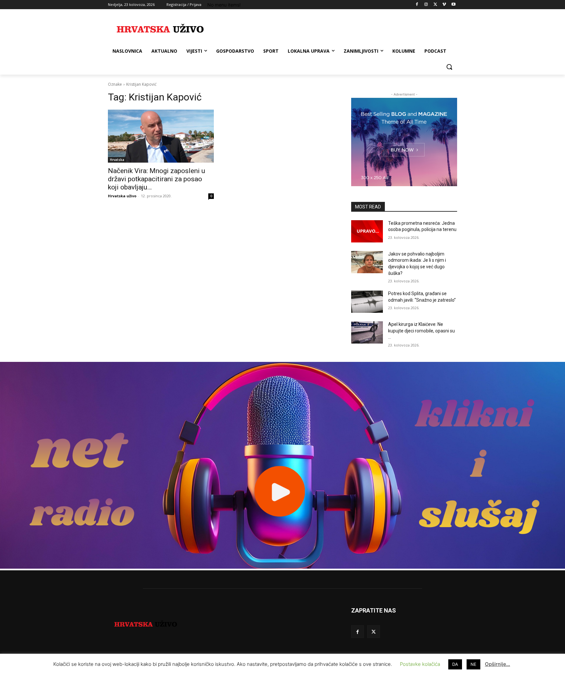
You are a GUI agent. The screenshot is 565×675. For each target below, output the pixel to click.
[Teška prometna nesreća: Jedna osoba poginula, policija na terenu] (367, 231)
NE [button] (473, 664)
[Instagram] (426, 5)
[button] (449, 67)
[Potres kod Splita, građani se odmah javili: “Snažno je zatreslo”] (367, 302)
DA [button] (455, 664)
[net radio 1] (282, 567)
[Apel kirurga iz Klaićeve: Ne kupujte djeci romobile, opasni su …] (367, 332)
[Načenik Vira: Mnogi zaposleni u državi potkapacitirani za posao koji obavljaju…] (161, 136)
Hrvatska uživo (122, 195)
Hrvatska (117, 159)
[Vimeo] (444, 5)
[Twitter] (435, 5)
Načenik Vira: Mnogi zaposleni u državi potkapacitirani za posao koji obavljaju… (156, 179)
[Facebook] (417, 5)
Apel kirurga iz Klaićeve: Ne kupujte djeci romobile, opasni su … (421, 331)
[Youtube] (453, 5)
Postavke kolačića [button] (420, 664)
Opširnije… (497, 664)
